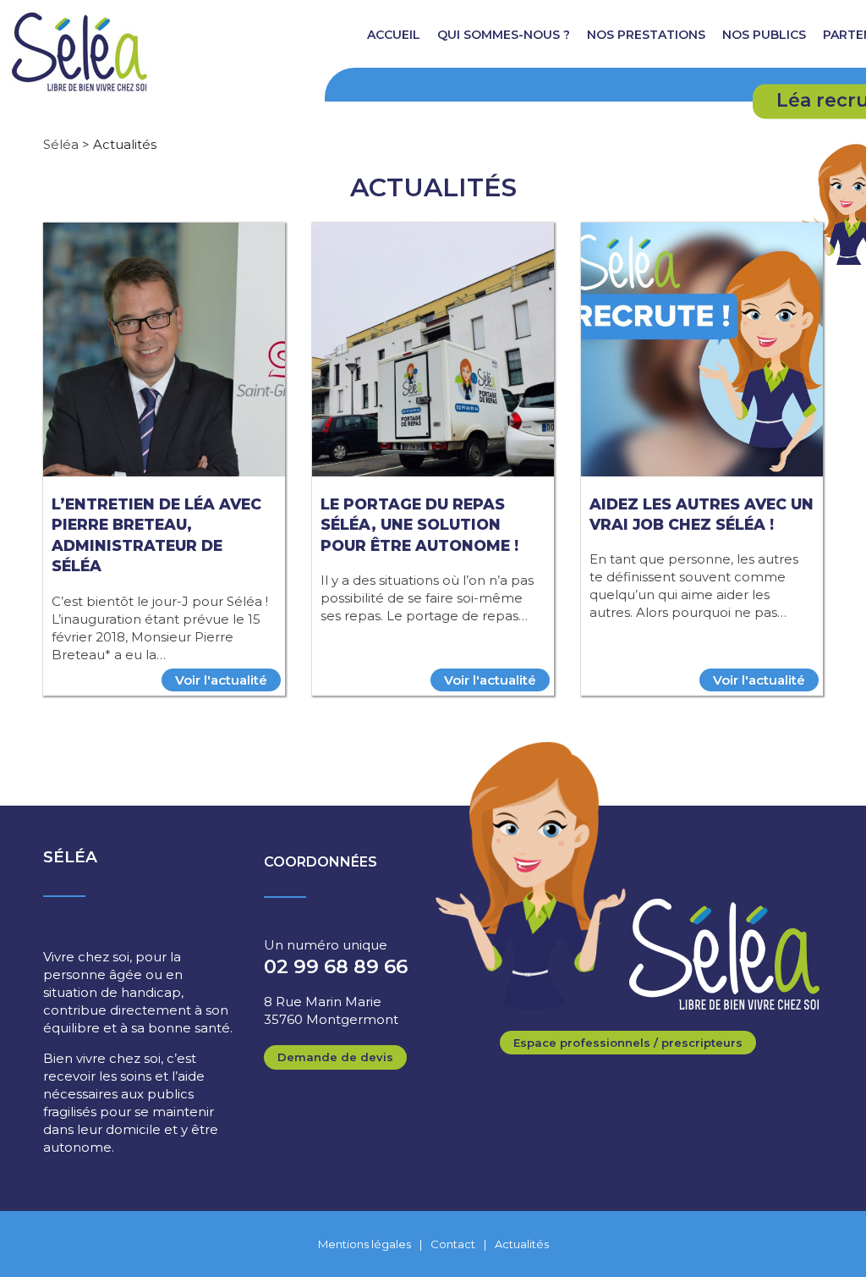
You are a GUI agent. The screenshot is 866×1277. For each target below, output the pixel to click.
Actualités (522, 1244)
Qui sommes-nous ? (503, 34)
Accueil (393, 34)
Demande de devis (335, 1057)
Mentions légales (364, 1244)
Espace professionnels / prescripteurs (628, 1042)
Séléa (61, 144)
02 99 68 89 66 (336, 966)
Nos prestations (646, 34)
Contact (452, 1244)
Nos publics (764, 34)
